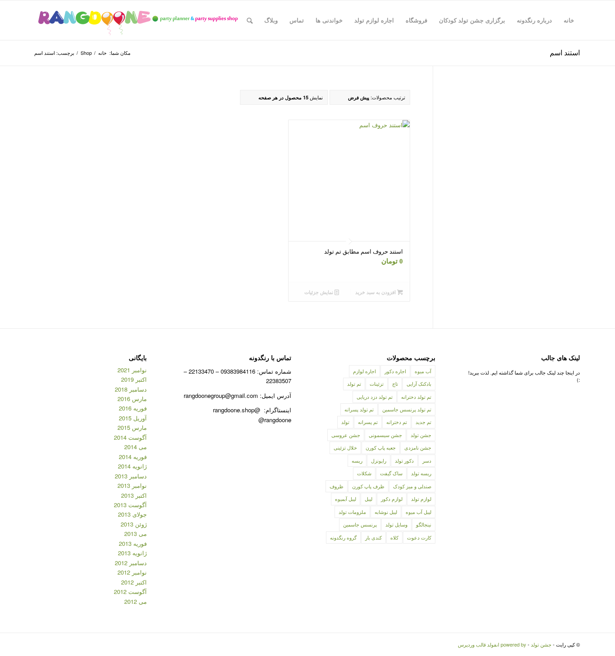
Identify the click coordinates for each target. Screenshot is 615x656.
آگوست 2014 (130, 437)
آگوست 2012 (130, 591)
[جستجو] (249, 20)
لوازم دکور (391, 498)
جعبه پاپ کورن (381, 447)
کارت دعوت (419, 537)
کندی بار (373, 537)
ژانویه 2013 (132, 553)
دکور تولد (404, 460)
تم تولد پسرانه (359, 409)
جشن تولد (421, 434)
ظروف (337, 486)
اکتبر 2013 (134, 495)
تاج (395, 383)
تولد (345, 421)
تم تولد (354, 383)
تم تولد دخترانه (416, 396)
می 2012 (135, 601)
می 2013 (135, 533)
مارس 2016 (132, 398)
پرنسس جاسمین (360, 524)
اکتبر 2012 (134, 582)
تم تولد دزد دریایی (375, 396)
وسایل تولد (396, 524)
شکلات (364, 473)
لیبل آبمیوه (345, 498)
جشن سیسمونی (385, 434)
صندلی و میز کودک (412, 486)
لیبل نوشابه (386, 511)
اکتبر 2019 (134, 379)
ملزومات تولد (352, 511)
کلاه (394, 537)
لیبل (368, 498)
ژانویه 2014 (132, 466)
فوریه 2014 (133, 456)
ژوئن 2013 (134, 524)
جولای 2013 (132, 514)
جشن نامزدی (417, 447)
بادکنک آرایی (419, 383)
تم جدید (423, 421)
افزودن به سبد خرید (376, 292)
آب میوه (423, 371)
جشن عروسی (345, 434)
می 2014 (135, 446)
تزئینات (377, 383)
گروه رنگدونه (343, 537)
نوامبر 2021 (132, 370)
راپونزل (378, 460)
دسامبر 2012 (131, 562)
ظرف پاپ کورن (368, 486)
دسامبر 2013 (131, 476)
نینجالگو (423, 524)
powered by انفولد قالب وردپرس (492, 644)
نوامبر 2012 (132, 572)
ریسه (357, 460)
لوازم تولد (421, 498)
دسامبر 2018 (131, 389)
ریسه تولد (421, 473)
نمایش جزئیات (319, 292)
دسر (426, 460)
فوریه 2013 (133, 543)
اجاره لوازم (364, 371)
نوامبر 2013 (132, 485)
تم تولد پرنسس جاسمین (406, 409)
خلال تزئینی (345, 447)
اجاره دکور (395, 371)
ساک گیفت (391, 473)
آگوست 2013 (130, 504)
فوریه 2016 (133, 408)
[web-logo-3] (137, 20)
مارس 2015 (132, 427)
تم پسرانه (368, 421)
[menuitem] (569, 20)
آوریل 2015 (133, 418)
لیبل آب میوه (418, 511)
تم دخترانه (396, 421)
